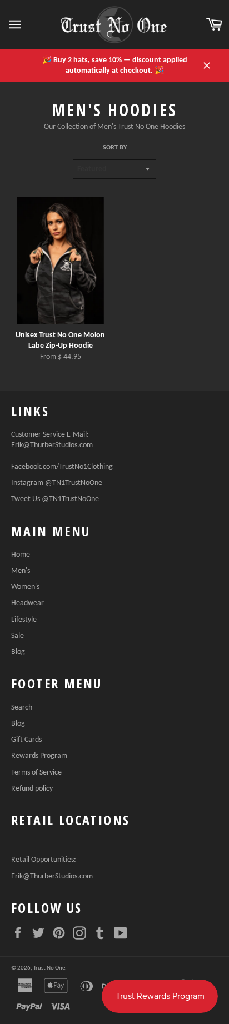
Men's (20, 571)
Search (21, 707)
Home (20, 555)
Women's (25, 587)
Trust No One (49, 968)
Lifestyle (24, 620)
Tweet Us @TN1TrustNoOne (55, 499)
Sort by (115, 147)
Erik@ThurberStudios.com (52, 445)
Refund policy (32, 789)
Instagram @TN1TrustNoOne (56, 483)
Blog (18, 652)
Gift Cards (26, 740)
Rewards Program (39, 756)
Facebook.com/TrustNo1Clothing (62, 467)
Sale (17, 636)
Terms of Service (36, 772)
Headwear (27, 603)
